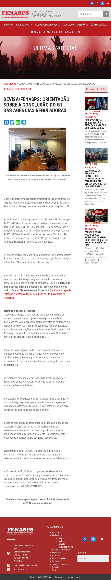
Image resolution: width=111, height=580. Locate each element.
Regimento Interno (65, 547)
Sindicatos (36, 32)
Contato (69, 32)
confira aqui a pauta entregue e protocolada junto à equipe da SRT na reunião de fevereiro (37, 294)
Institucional (22, 24)
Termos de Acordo (53, 32)
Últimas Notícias (99, 24)
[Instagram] (97, 3)
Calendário (82, 24)
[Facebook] (92, 3)
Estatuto (61, 544)
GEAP (78, 32)
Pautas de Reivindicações (47, 24)
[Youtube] (108, 3)
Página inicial (9, 84)
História (61, 538)
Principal (8, 24)
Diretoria (61, 541)
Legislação (68, 24)
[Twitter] (102, 3)
